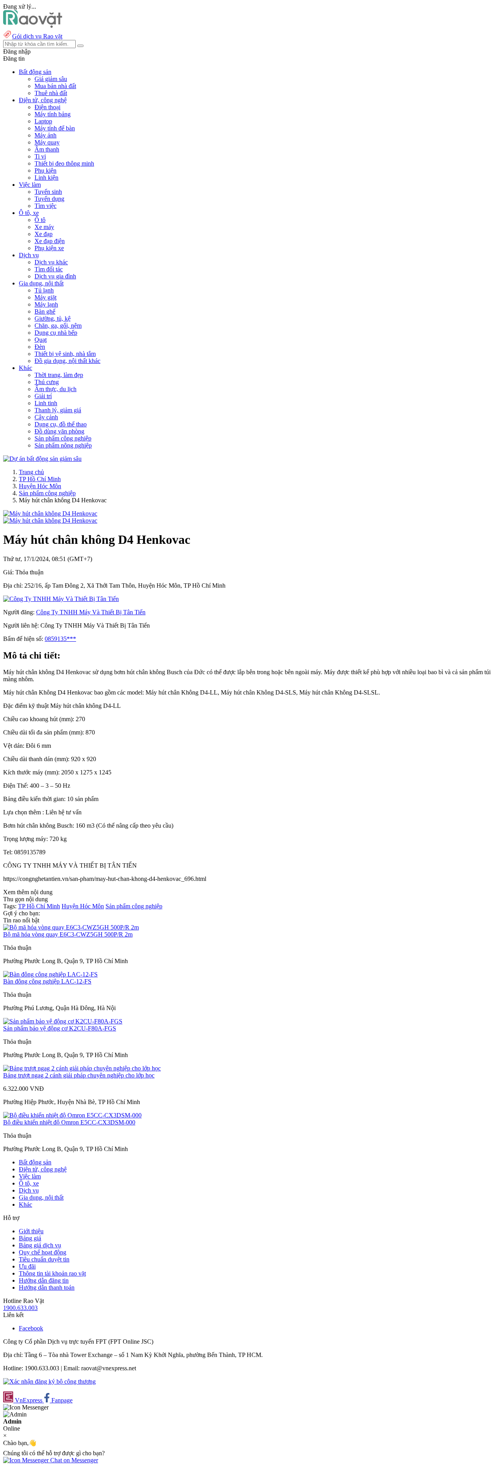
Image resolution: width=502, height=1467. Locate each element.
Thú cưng (47, 382)
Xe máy (44, 227)
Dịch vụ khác (51, 262)
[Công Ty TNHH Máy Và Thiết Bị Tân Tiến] (61, 598)
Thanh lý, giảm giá (58, 410)
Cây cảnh (46, 417)
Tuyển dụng (49, 198)
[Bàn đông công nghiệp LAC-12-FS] (50, 974)
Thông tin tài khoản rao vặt (52, 1273)
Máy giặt (45, 297)
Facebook (31, 1328)
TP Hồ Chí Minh (40, 479)
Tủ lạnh (44, 290)
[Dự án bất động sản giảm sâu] (42, 458)
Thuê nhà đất (51, 93)
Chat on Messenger (73, 1460)
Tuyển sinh (48, 191)
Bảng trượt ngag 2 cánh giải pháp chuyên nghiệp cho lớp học (79, 1075)
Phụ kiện (45, 170)
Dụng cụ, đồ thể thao (61, 424)
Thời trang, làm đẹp (59, 375)
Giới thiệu (31, 1231)
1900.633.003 (20, 1308)
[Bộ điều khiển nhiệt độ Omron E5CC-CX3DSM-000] (72, 1115)
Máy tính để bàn (55, 128)
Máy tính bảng (53, 114)
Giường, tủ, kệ (53, 318)
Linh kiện (46, 177)
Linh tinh (46, 403)
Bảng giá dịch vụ (40, 1245)
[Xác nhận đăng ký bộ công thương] (49, 1381)
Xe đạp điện (50, 241)
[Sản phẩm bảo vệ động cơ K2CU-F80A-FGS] (62, 1021)
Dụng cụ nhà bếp (56, 332)
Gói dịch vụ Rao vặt (37, 36)
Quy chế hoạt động (42, 1252)
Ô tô (40, 220)
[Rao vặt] (32, 25)
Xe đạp (44, 234)
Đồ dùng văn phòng (59, 431)
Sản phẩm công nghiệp (63, 438)
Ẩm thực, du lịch (55, 389)
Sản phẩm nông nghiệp (63, 445)
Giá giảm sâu (51, 79)
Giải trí (43, 396)
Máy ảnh (45, 135)
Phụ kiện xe (49, 248)
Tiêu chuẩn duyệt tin (44, 1259)
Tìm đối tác (49, 269)
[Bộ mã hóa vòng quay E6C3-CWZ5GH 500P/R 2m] (71, 927)
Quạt (41, 339)
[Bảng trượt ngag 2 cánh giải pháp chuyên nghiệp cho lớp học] (82, 1068)
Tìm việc (45, 205)
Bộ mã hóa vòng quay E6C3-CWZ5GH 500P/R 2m (68, 934)
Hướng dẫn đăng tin (44, 1280)
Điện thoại (47, 107)
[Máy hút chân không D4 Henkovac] (50, 513)
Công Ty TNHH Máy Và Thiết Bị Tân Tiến (91, 612)
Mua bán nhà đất (55, 86)
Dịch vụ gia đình (55, 276)
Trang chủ (31, 472)
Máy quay (47, 142)
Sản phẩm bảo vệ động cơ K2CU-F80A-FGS (59, 1028)
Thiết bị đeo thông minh (64, 163)
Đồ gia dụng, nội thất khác (67, 360)
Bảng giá (30, 1238)
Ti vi (40, 156)
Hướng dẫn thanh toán (47, 1287)
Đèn (40, 346)
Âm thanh (47, 149)
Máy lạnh (46, 304)
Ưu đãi (27, 1266)
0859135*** (60, 638)
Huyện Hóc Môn (40, 486)
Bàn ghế (45, 311)
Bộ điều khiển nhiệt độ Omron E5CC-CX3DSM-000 (69, 1122)
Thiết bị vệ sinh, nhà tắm (65, 353)
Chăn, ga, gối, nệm (58, 325)
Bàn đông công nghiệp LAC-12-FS (47, 981)
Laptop (43, 121)
